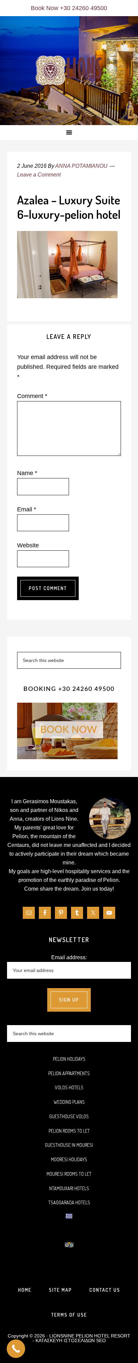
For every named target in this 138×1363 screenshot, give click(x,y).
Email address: (69, 957)
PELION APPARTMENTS (69, 1073)
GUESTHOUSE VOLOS (69, 1116)
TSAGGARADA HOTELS (69, 1202)
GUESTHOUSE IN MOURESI (69, 1145)
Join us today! (97, 889)
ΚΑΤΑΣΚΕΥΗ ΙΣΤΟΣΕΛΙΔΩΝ (65, 1340)
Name (27, 473)
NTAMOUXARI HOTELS (69, 1188)
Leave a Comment (39, 175)
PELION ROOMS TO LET (69, 1131)
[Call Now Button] (16, 1348)
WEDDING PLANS (69, 1102)
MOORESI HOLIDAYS (69, 1159)
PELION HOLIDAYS (69, 1059)
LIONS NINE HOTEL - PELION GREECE (69, 70)
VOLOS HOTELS (69, 1087)
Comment (32, 396)
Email (26, 509)
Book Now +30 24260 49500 (69, 8)
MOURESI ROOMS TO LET (69, 1174)
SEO (101, 1340)
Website (28, 545)
